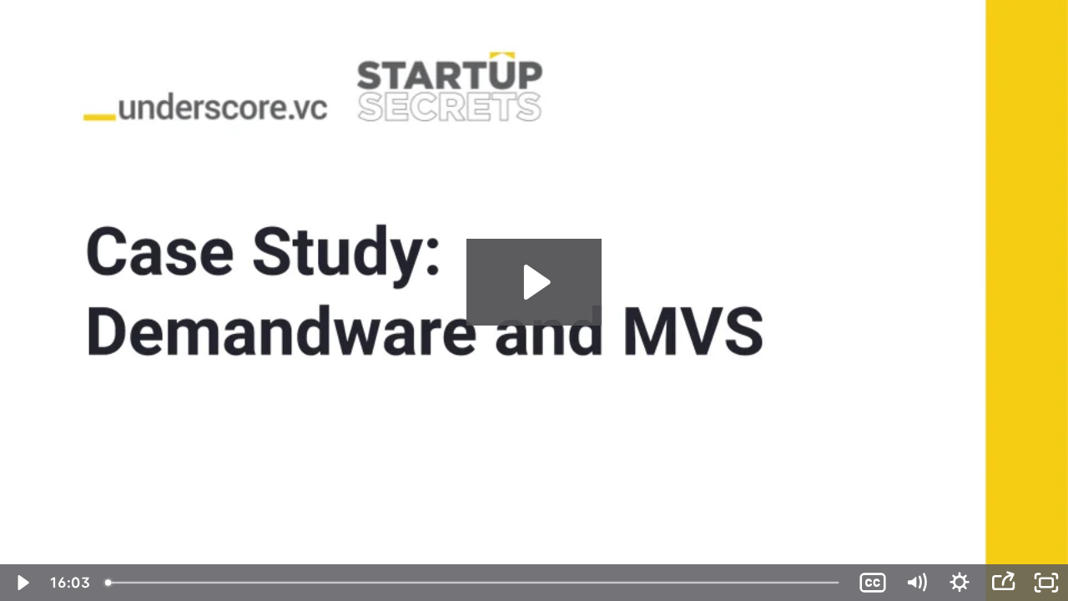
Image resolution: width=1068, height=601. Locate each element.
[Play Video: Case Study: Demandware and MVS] (534, 282)
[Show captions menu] (872, 582)
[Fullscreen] (1046, 582)
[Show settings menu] (959, 582)
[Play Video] (21, 582)
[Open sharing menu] (1003, 582)
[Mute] (916, 582)
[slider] (474, 582)
